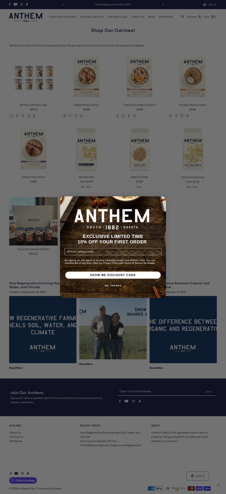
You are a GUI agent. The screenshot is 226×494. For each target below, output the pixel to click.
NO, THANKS (113, 285)
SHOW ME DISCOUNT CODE (113, 275)
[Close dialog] (162, 200)
